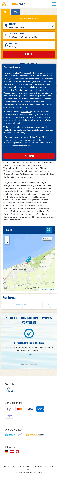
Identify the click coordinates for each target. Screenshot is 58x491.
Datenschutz (22, 470)
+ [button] (7, 242)
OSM (50, 294)
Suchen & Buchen (28, 18)
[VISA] (30, 413)
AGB (51, 470)
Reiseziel (12, 24)
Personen (13, 43)
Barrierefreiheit (38, 470)
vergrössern (47, 234)
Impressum (17, 140)
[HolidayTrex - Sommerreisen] (35, 438)
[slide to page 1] (21, 368)
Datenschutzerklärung (20, 146)
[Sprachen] (6, 456)
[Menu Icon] (52, 4)
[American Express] (40, 413)
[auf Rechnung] (9, 413)
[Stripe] (9, 420)
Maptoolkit (42, 294)
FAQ (28, 473)
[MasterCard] (19, 413)
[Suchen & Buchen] (5, 12)
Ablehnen (39, 117)
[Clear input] (50, 26)
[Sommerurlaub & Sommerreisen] (14, 4)
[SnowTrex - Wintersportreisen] (13, 438)
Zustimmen (26, 111)
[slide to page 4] (34, 368)
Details (28, 359)
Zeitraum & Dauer (16, 33)
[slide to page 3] (30, 368)
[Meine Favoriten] (15, 12)
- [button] (7, 247)
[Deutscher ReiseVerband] (9, 394)
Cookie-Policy (19, 133)
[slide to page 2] (25, 368)
